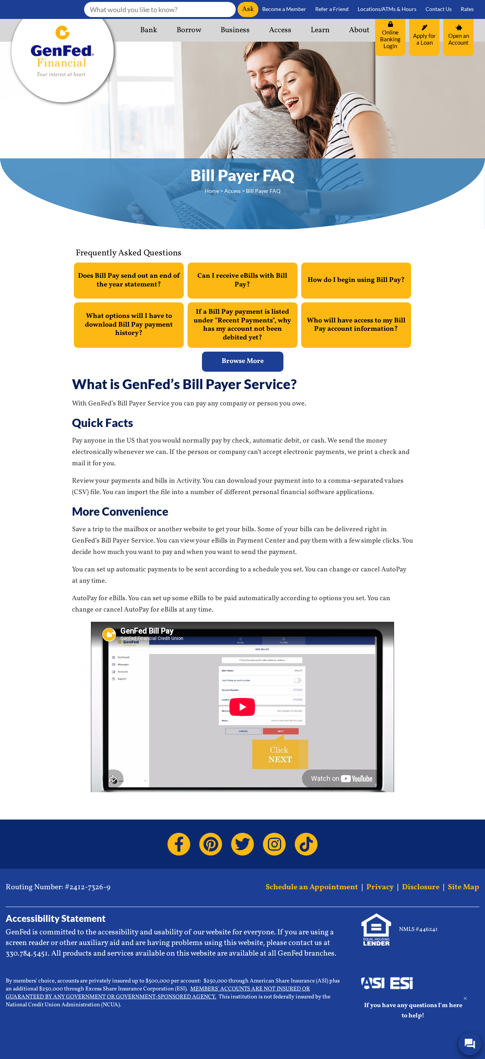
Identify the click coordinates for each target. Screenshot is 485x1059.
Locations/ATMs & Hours (387, 9)
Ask (248, 9)
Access (232, 191)
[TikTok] (306, 844)
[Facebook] (178, 844)
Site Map (463, 887)
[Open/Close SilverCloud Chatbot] (469, 1043)
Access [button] (280, 30)
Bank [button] (148, 30)
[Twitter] (242, 844)
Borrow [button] (189, 30)
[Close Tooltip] (465, 998)
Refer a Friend (332, 9)
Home (212, 191)
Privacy (380, 887)
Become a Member (284, 9)
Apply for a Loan (424, 39)
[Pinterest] (210, 844)
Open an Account (458, 39)
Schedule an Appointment (312, 887)
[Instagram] (274, 844)
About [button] (359, 30)
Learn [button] (320, 30)
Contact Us (439, 9)
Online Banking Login (390, 39)
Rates (467, 9)
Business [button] (235, 30)
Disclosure (421, 887)
